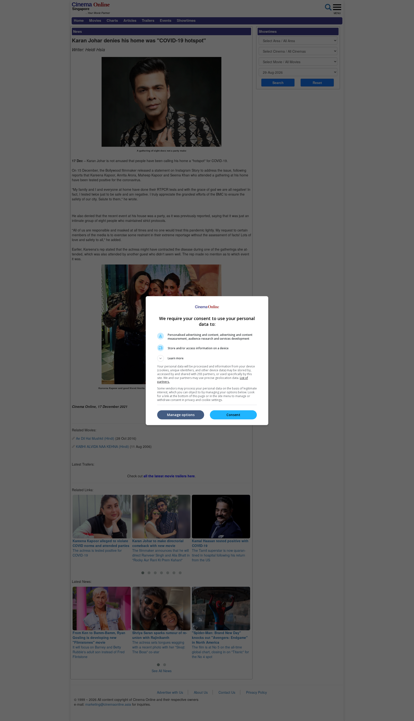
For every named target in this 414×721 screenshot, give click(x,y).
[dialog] (207, 360)
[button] (207, 358)
